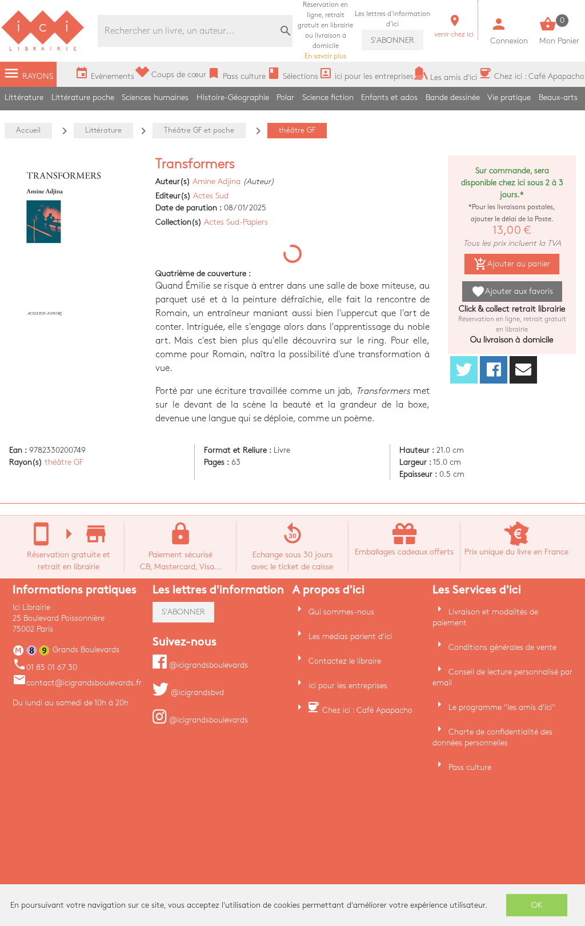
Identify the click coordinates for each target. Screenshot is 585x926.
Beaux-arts (558, 97)
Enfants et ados (389, 97)
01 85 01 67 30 (45, 667)
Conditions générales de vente (502, 647)
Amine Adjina (217, 181)
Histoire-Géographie (233, 97)
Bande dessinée (453, 97)
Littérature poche (82, 97)
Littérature (24, 97)
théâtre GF (64, 462)
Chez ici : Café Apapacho (367, 710)
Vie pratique (509, 97)
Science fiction (328, 97)
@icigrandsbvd (196, 692)
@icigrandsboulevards (207, 665)
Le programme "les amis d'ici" (501, 707)
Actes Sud (211, 195)
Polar (285, 97)
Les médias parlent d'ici (350, 636)
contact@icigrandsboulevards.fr (77, 682)
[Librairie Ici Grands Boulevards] (43, 49)
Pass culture (469, 767)
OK (537, 905)
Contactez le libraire (344, 661)
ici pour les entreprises (347, 685)
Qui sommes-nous (341, 612)
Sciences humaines (155, 97)
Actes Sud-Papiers (236, 222)
